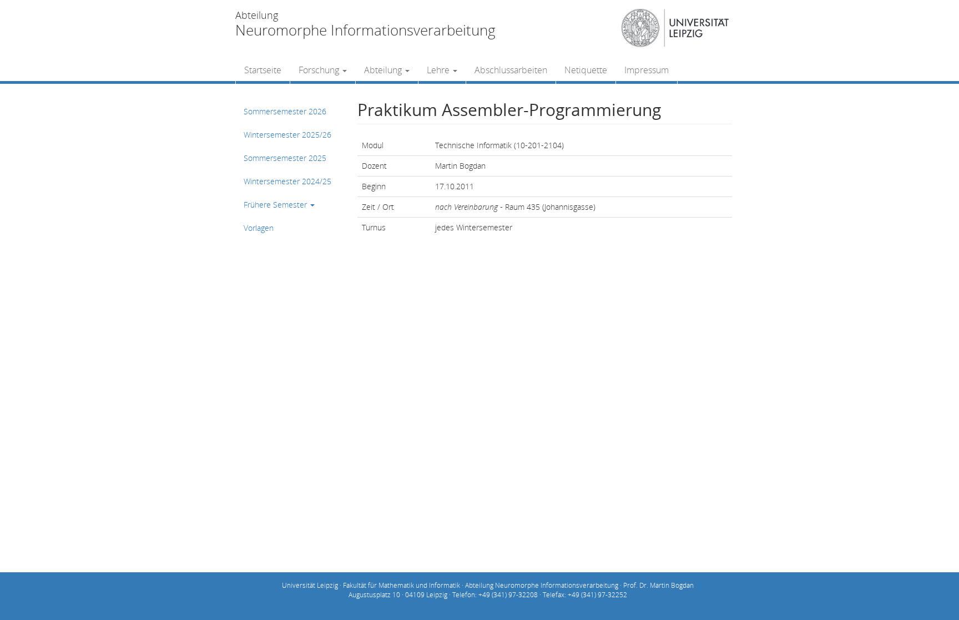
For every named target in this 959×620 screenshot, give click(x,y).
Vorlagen (259, 228)
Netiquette (585, 70)
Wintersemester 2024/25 (287, 181)
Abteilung (384, 70)
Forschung (320, 70)
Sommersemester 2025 (285, 158)
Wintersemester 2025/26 (287, 134)
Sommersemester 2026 (285, 111)
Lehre (439, 70)
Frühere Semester (276, 204)
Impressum (646, 70)
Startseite (262, 70)
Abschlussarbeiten (511, 70)
